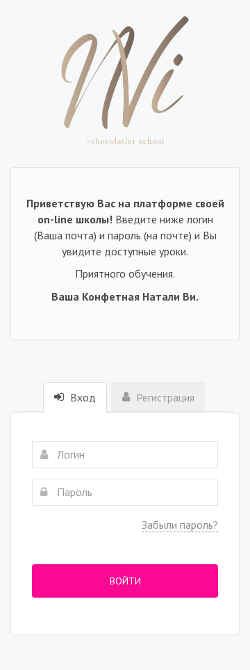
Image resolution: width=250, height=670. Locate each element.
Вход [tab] (81, 397)
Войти (125, 581)
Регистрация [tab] (163, 397)
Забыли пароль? (180, 525)
